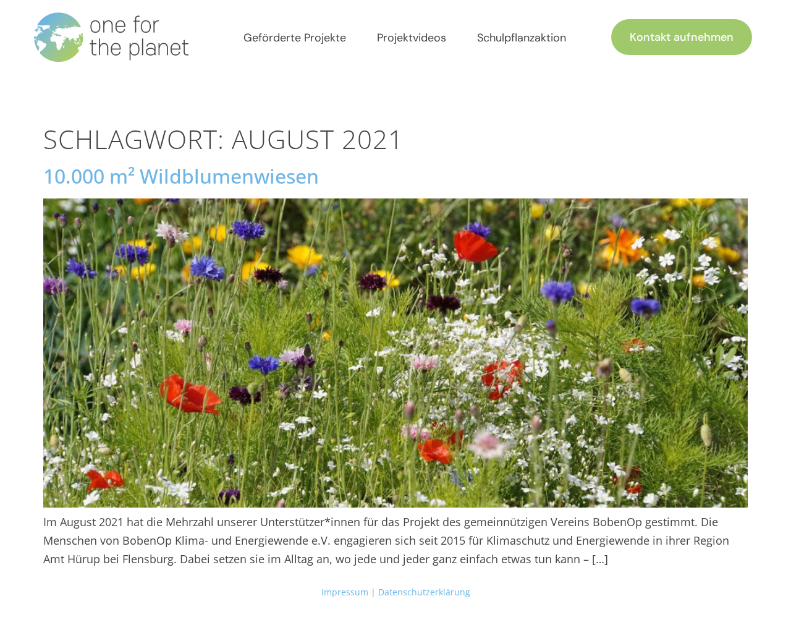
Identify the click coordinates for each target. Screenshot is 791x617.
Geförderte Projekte (294, 37)
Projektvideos (411, 37)
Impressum (344, 592)
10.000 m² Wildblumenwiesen (181, 176)
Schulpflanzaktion (521, 37)
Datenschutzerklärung (424, 592)
